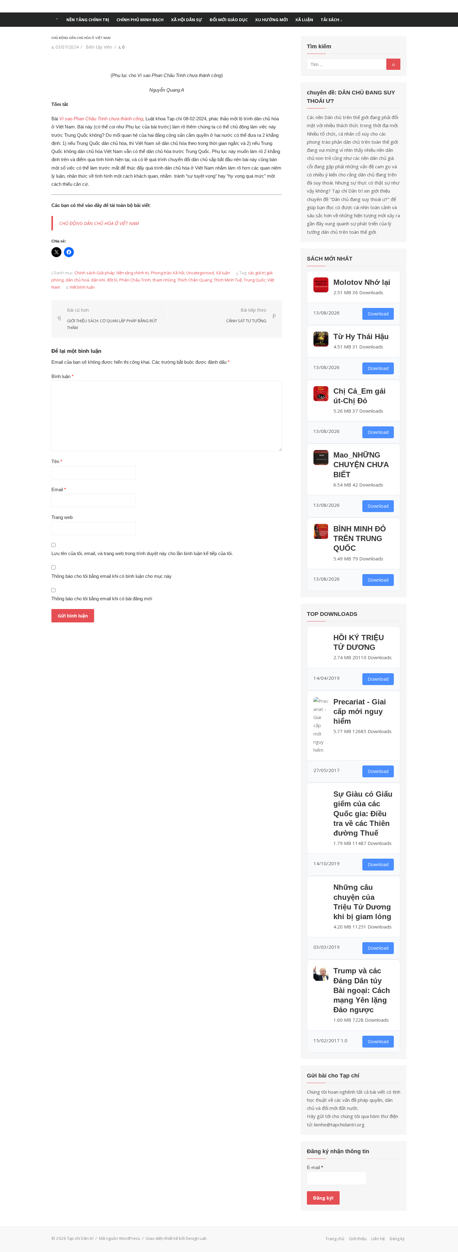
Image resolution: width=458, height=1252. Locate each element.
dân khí (98, 280)
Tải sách (330, 19)
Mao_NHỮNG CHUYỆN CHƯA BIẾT (361, 464)
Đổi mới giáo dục (229, 19)
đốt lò (112, 280)
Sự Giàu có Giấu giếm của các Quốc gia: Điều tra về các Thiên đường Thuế (363, 813)
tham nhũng (164, 280)
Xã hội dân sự (186, 19)
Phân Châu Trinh (135, 280)
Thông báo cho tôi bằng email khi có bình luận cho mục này (111, 576)
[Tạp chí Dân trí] (57, 19)
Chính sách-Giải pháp (94, 273)
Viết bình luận (82, 287)
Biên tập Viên (99, 47)
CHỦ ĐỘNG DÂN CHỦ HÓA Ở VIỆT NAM (99, 223)
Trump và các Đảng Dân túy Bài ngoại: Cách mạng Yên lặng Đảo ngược (361, 990)
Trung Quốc (254, 280)
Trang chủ (335, 1238)
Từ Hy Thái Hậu (361, 336)
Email (58, 489)
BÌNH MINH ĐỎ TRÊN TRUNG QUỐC (359, 538)
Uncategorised (200, 273)
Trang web (62, 517)
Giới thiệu (358, 1238)
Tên (56, 461)
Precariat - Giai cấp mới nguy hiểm (359, 711)
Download (378, 314)
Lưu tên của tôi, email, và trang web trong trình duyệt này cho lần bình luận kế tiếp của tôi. (142, 553)
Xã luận (304, 19)
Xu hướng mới (271, 19)
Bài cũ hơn (112, 318)
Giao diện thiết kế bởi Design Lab (176, 1238)
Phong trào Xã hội (167, 273)
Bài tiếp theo (246, 315)
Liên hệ (378, 1238)
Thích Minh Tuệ (228, 280)
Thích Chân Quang (194, 280)
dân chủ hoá (77, 280)
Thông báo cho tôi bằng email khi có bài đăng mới (101, 598)
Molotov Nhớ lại (361, 282)
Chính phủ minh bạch (140, 19)
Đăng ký (397, 1238)
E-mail (315, 1167)
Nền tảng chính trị (87, 19)
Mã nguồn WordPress (119, 1238)
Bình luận (62, 376)
